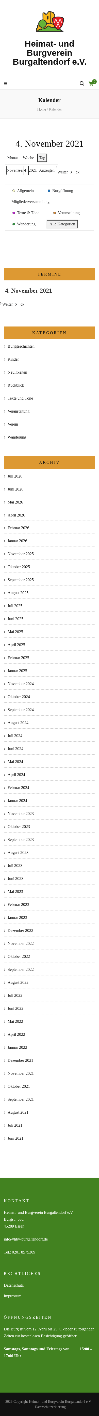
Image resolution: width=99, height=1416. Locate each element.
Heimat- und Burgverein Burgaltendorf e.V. (50, 52)
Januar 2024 (17, 800)
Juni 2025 (15, 619)
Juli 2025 (15, 606)
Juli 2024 (15, 735)
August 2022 (18, 982)
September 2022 (21, 969)
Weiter (62, 172)
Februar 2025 (18, 658)
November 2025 (21, 554)
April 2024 (16, 774)
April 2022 (16, 1034)
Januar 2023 (17, 917)
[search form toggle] (82, 84)
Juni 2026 (15, 489)
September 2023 (21, 839)
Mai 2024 (15, 761)
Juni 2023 (15, 878)
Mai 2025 (15, 632)
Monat (12, 158)
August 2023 (18, 852)
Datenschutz (14, 1285)
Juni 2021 (15, 1138)
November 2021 (21, 1073)
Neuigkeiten (17, 372)
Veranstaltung (18, 411)
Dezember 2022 (20, 930)
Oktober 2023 (19, 826)
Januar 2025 (17, 671)
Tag (42, 158)
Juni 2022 (15, 1008)
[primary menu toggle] (6, 83)
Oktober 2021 (19, 1086)
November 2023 (21, 813)
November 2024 (21, 684)
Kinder (13, 359)
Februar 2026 (18, 528)
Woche (28, 158)
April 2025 (16, 645)
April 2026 (16, 515)
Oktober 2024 (19, 697)
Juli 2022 (15, 995)
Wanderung (17, 437)
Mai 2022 (15, 1021)
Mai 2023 (15, 891)
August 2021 (18, 1112)
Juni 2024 (15, 748)
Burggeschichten (21, 346)
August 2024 (18, 722)
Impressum (12, 1296)
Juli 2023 (15, 865)
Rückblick (16, 385)
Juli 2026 (15, 476)
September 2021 (21, 1099)
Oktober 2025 (19, 567)
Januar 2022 (17, 1047)
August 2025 (18, 593)
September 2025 (21, 580)
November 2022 (21, 943)
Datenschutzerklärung (50, 1407)
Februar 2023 (18, 904)
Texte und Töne (20, 398)
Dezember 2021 (20, 1060)
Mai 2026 (15, 502)
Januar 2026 (17, 541)
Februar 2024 (18, 787)
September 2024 (21, 709)
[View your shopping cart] (91, 83)
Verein (13, 424)
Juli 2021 (15, 1125)
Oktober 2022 (19, 956)
